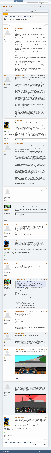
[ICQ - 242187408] (4, 135)
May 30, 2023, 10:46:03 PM (19, 417)
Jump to (31, 444)
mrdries (6, 28)
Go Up (5, 439)
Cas (5, 120)
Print (46, 25)
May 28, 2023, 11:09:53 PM (19, 240)
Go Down (5, 25)
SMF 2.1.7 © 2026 (5, 451)
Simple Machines (10, 451)
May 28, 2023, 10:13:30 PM (19, 224)
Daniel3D (6, 204)
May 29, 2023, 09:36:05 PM (19, 311)
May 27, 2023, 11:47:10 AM (19, 28)
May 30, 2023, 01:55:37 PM (19, 382)
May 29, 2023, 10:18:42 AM (19, 263)
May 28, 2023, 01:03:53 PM (19, 187)
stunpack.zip (22, 287)
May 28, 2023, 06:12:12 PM (19, 203)
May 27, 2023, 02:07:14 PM (19, 75)
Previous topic (39, 21)
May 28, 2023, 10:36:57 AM (19, 143)
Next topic (45, 21)
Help (38, 451)
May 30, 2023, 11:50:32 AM (20, 349)
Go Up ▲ (47, 451)
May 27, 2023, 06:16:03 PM (19, 120)
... (14, 25)
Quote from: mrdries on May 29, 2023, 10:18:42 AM (25, 281)
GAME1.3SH (17, 378)
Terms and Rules (42, 451)
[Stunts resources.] (4, 216)
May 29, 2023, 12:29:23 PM (20, 279)
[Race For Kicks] (4, 137)
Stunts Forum (7, 7)
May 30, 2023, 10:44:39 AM (19, 333)
